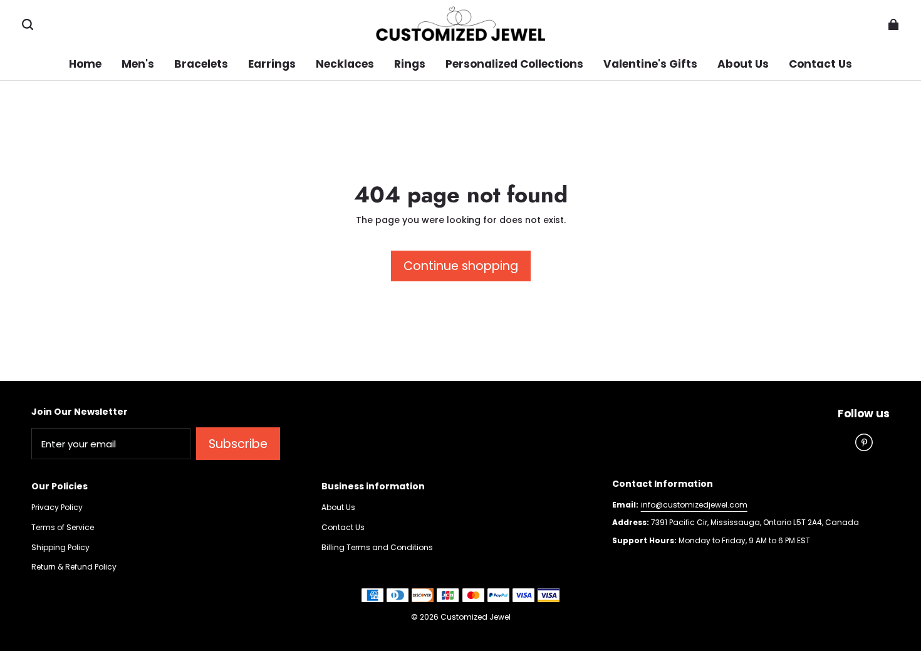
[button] (27, 24)
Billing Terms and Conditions (377, 548)
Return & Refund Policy (74, 567)
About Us (338, 508)
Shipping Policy (60, 548)
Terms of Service (62, 528)
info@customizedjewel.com (694, 504)
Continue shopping (460, 266)
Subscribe (238, 443)
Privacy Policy (57, 508)
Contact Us (343, 528)
